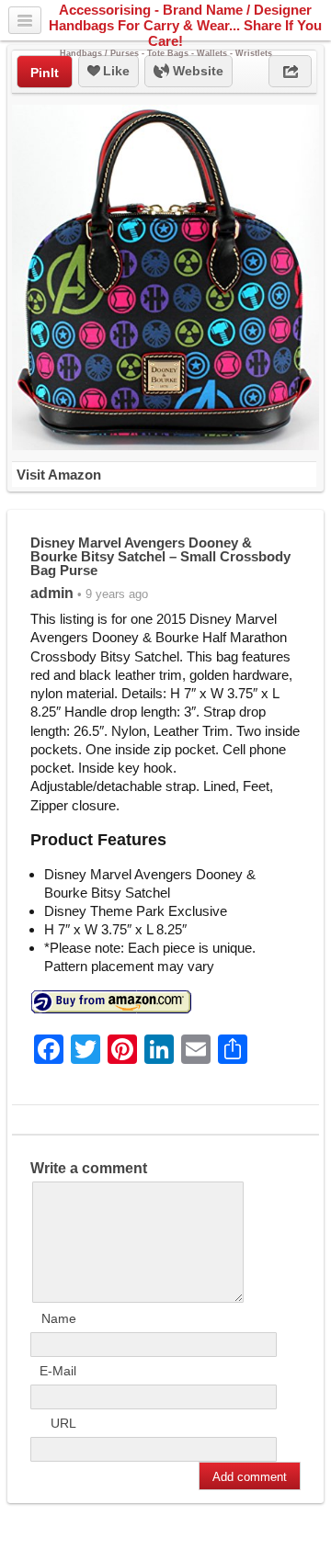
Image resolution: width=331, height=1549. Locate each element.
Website (196, 70)
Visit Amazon (59, 474)
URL (63, 1423)
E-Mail (58, 1370)
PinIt (44, 72)
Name (58, 1318)
